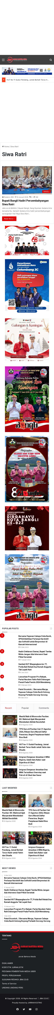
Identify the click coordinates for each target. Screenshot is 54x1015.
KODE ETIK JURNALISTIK (12, 967)
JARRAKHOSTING (35, 1003)
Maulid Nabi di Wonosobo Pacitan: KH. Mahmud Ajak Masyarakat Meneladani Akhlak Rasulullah (34, 719)
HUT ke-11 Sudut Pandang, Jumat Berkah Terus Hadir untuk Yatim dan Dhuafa (34, 747)
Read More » (9, 219)
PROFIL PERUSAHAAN (11, 975)
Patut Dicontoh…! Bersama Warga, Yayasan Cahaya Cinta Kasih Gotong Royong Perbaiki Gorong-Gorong (34, 692)
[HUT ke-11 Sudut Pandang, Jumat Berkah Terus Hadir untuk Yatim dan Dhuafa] (10, 748)
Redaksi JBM (9, 197)
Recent (8, 708)
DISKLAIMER (7, 963)
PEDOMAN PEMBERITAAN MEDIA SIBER (19, 971)
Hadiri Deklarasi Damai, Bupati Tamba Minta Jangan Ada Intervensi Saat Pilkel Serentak (35, 654)
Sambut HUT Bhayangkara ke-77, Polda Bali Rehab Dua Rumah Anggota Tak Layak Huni (34, 667)
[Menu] (3, 61)
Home (6, 146)
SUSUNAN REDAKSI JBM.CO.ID (15, 979)
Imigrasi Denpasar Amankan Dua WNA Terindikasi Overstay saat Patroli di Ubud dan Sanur (33, 772)
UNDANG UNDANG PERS (12, 988)
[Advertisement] (27, 27)
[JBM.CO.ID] (17, 60)
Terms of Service (9, 984)
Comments (44, 708)
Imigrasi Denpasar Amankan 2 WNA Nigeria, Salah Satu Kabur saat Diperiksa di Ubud (34, 760)
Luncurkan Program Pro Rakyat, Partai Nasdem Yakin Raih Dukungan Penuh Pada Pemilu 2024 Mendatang (34, 679)
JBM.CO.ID (43, 998)
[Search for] (50, 61)
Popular (25, 708)
